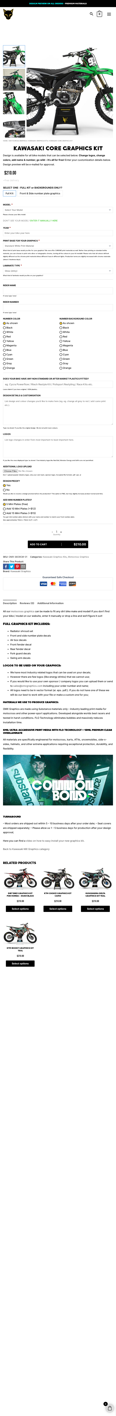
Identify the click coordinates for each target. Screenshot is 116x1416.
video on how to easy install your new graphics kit (55, 840)
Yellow (10, 341)
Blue (8, 349)
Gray (9, 363)
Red (8, 336)
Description (10, 603)
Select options (20, 908)
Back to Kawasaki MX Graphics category (26, 849)
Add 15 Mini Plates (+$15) (21, 513)
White (9, 331)
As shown (12, 323)
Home (5, 141)
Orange (10, 367)
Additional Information (50, 603)
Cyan (9, 354)
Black (9, 327)
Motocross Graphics (18, 141)
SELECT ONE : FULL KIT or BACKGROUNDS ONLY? (32, 187)
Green (9, 358)
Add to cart (58, 544)
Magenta (11, 345)
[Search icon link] (91, 14)
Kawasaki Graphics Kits (38, 141)
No (8, 489)
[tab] (10, 603)
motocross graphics (22, 611)
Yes (8, 485)
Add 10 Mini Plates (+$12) (21, 508)
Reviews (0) (27, 603)
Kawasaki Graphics (21, 571)
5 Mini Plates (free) (17, 504)
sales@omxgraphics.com (27, 685)
